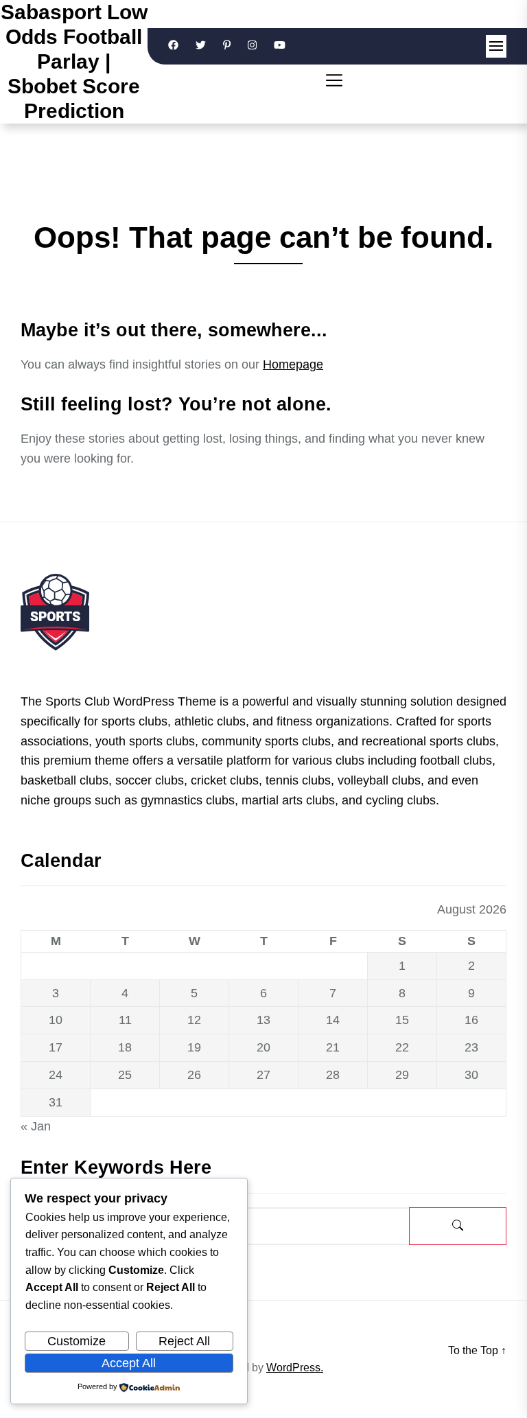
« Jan (36, 1126)
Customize (76, 1341)
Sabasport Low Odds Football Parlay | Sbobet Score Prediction (74, 61)
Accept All (129, 1363)
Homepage (293, 364)
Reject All (184, 1341)
